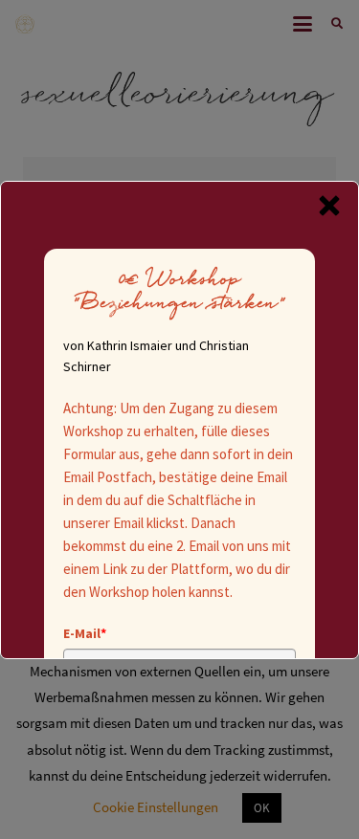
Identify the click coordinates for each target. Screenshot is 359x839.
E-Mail (84, 633)
